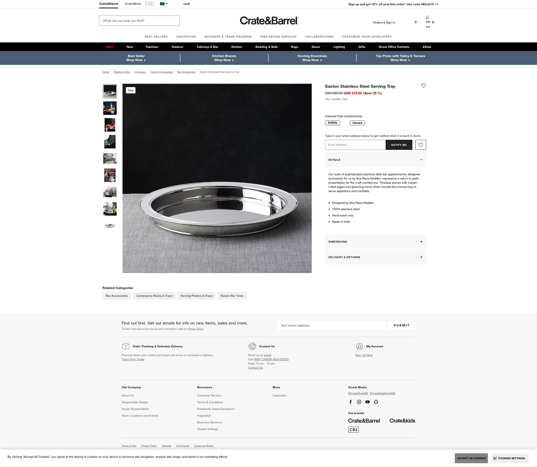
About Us (128, 395)
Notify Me (399, 145)
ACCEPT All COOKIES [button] (471, 458)
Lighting (339, 47)
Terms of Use (129, 445)
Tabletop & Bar (207, 47)
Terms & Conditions (210, 402)
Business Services (209, 422)
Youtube (367, 401)
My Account (374, 346)
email (267, 355)
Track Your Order (133, 359)
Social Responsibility (135, 409)
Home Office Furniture (394, 47)
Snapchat (376, 402)
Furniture (152, 47)
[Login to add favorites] (423, 86)
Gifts (361, 47)
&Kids (427, 47)
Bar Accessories (117, 296)
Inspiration (204, 415)
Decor (316, 47)
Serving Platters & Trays (196, 296)
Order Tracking (143, 346)
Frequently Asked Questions (215, 409)
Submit (402, 325)
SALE (109, 47)
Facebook (350, 401)
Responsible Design (135, 402)
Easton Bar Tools (232, 296)
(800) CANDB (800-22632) (271, 359)
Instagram (359, 401)
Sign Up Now (364, 355)
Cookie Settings (207, 429)
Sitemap (166, 445)
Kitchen (236, 47)
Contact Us (267, 346)
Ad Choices (182, 445)
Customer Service (209, 395)
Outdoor (177, 47)
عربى (186, 3)
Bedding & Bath (266, 47)
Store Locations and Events (140, 415)
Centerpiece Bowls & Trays (154, 296)
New (130, 47)
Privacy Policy (195, 328)
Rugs (294, 47)
